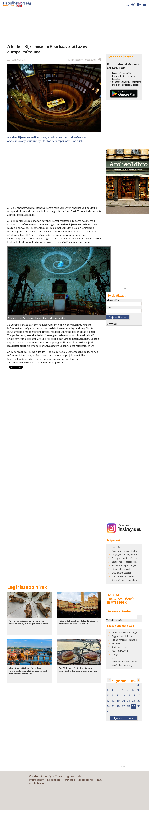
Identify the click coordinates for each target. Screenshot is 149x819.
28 (128, 706)
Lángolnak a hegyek (121, 569)
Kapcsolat (53, 780)
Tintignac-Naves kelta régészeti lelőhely (130, 632)
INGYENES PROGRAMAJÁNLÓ (120, 596)
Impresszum (36, 780)
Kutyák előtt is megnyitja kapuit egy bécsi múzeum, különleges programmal (28, 622)
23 (138, 700)
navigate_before (109, 680)
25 (113, 706)
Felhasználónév (113, 300)
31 (108, 711)
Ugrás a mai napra (123, 718)
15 (133, 695)
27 (123, 706)
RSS (99, 780)
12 (118, 695)
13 (123, 695)
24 (108, 706)
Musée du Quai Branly (122, 665)
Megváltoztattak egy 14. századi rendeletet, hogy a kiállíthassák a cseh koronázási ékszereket (28, 671)
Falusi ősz (116, 547)
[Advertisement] (54, 174)
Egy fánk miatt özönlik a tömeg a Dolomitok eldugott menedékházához (78, 669)
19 (118, 700)
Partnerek (69, 780)
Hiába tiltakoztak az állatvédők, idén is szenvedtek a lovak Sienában (78, 622)
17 (108, 700)
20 (123, 700)
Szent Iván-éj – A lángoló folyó (126, 580)
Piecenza (116, 643)
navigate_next (140, 617)
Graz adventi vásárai (121, 572)
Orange (115, 654)
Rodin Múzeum (119, 647)
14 (128, 695)
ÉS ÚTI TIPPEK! (117, 602)
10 (108, 695)
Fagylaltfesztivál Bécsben (123, 636)
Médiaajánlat (86, 780)
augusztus (119, 681)
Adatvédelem (37, 783)
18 (113, 700)
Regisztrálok (111, 323)
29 (133, 706)
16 (138, 695)
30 (138, 706)
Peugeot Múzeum (120, 650)
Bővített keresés (114, 620)
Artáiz (114, 658)
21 (128, 700)
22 (133, 700)
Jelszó (108, 307)
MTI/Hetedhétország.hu (82, 59)
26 (118, 706)
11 (113, 695)
